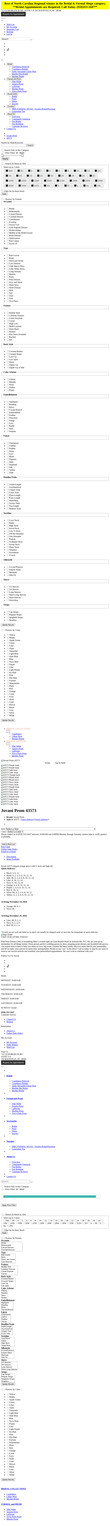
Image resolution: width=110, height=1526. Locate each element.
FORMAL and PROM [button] (11, 1504)
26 (62, 175)
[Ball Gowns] (8, 1255)
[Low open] (8, 1286)
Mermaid (13, 572)
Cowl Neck (14, 520)
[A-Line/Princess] (7, 1350)
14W (11, 180)
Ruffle (11, 426)
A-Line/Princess (16, 567)
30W (11, 185)
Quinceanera (14, 238)
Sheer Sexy (14, 285)
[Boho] (8, 1257)
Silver (11, 713)
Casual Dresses (15, 214)
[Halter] (7, 1341)
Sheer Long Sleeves (17, 595)
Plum (11, 686)
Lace (11, 423)
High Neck (14, 526)
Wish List (10, 24)
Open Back (14, 329)
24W (74, 180)
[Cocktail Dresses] (11, 1250)
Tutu (11, 298)
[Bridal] (11, 1243)
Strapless (13, 550)
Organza (12, 459)
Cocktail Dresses (16, 217)
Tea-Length (14, 506)
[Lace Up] (8, 1283)
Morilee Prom (17, 756)
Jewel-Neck (14, 528)
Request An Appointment (13, 14)
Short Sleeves (15, 597)
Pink (11, 675)
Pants (11, 277)
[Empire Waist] (7, 1353)
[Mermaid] (7, 1355)
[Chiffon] (6, 1317)
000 (11, 170)
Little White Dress (17, 269)
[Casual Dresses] (11, 1247)
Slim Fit (12, 575)
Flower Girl (14, 225)
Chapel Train (14, 490)
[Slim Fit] (7, 1357)
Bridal (11, 209)
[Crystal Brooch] (7, 1310)
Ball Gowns (14, 255)
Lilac (11, 667)
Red (11, 688)
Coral (11, 694)
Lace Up (12, 357)
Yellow (12, 635)
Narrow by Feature (14, 199)
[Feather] (6, 1319)
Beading (12, 404)
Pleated (12, 332)
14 (99, 170)
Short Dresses (15, 287)
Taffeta (12, 470)
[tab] (57, 734)
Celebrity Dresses (16, 315)
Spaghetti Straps (16, 617)
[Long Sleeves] (9, 1367)
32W (23, 185)
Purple (12, 664)
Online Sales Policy (9, 849)
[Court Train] (7, 1333)
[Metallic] (4, 1293)
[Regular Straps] (8, 1377)
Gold (11, 702)
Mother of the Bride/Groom (20, 233)
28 (73, 175)
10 (78, 170)
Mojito (12, 637)
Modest (12, 274)
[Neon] (4, 1295)
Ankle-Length (15, 484)
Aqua (11, 648)
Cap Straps (13, 612)
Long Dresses (15, 271)
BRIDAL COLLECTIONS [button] (13, 1489)
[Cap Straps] (8, 1374)
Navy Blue (14, 662)
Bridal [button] (9, 1076)
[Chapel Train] (7, 1331)
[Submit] (31, 39)
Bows (11, 407)
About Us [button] (10, 1156)
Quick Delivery (41, 819)
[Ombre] (4, 1298)
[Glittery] (4, 1291)
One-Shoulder (15, 536)
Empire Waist (15, 570)
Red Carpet (14, 241)
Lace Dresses (14, 263)
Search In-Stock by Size (16, 163)
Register (9, 32)
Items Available (12, 859)
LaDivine (16, 751)
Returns (9, 1022)
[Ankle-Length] (7, 1327)
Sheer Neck (14, 547)
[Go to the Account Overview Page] (2, 20)
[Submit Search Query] (31, 1182)
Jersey (11, 451)
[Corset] (9, 1274)
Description (11, 857)
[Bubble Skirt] (9, 1267)
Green (11, 643)
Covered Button (16, 351)
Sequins (12, 431)
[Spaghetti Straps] (8, 1379)
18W (36, 180)
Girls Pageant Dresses (18, 227)
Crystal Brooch (15, 410)
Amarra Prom (17, 748)
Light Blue (13, 654)
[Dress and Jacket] (8, 1259)
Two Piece (13, 301)
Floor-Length (14, 495)
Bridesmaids (14, 211)
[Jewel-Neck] (7, 1345)
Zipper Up (13, 365)
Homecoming (15, 230)
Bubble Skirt (14, 313)
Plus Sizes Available (17, 334)
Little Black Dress (16, 266)
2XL (99, 185)
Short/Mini (13, 500)
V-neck (12, 555)
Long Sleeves (15, 592)
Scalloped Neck (16, 542)
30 (83, 175)
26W (87, 180)
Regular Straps (15, 615)
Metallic (12, 382)
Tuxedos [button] (10, 1141)
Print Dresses (14, 279)
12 (88, 170)
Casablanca (16, 734)
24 (51, 175)
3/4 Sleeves (14, 589)
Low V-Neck (14, 531)
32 (93, 175)
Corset (12, 321)
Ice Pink (12, 672)
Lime (11, 646)
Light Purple (14, 670)
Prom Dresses (15, 235)
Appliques (13, 402)
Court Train (14, 492)
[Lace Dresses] (8, 1262)
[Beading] (7, 1305)
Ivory (11, 697)
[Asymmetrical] (7, 1329)
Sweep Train (14, 503)
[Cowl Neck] (7, 1339)
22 (41, 175)
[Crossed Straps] (8, 1281)
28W (100, 180)
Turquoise (13, 651)
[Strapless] (8, 1381)
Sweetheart (14, 552)
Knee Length (14, 498)
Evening (12, 222)
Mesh (11, 456)
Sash (11, 428)
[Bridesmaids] (11, 1245)
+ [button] (8, 731)
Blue (11, 659)
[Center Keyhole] (9, 1271)
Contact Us (11, 1019)
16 (10, 175)
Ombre (12, 387)
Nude (11, 699)
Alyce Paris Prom (19, 753)
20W (49, 180)
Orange (12, 691)
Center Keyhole (16, 318)
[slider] (98, 1196)
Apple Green (14, 640)
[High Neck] (7, 1343)
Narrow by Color (13, 630)
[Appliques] (7, 1303)
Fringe (12, 420)
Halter (11, 523)
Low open (13, 359)
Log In (9, 34)
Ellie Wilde (16, 746)
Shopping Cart (12, 29)
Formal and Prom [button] (14, 1098)
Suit (10, 293)
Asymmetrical (15, 487)
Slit (10, 340)
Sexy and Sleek (15, 282)
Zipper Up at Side (16, 367)
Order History (12, 1045)
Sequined (13, 464)
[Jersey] (6, 1321)
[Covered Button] (8, 1279)
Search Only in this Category (16, 150)
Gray (11, 710)
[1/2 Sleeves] (9, 1362)
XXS (36, 185)
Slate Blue (13, 656)
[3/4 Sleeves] (9, 1365)
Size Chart (5, 847)
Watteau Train (15, 508)
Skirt (11, 290)
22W (62, 180)
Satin (11, 462)
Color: (4, 832)
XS (48, 185)
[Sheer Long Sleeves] (9, 1369)
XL (87, 185)
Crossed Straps (15, 354)
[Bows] (7, 1307)
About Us (10, 1031)
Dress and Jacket (16, 261)
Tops (11, 296)
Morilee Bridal (18, 739)
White (11, 715)
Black (11, 707)
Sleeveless (13, 600)
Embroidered (14, 412)
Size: (3, 829)
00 (21, 170)
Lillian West (17, 736)
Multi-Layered (15, 326)
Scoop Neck (14, 544)
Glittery (12, 379)
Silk (10, 467)
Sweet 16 (13, 243)
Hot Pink (13, 678)
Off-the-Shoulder (16, 534)
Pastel (11, 390)
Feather (12, 415)
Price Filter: (10, 153)
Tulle (11, 472)
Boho (11, 258)
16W (23, 180)
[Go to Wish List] (5, 18)
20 (31, 175)
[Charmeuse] (6, 1315)
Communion (14, 219)
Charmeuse (14, 443)
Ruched (12, 337)
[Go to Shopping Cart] (2, 18)
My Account (11, 27)
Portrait (12, 539)
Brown (12, 705)
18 (20, 175)
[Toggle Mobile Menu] (2, 1066)
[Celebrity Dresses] (9, 1269)
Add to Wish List (8, 844)
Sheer (11, 362)
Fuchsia (12, 680)
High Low (13, 323)
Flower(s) (13, 418)
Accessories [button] (11, 1121)
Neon (11, 385)
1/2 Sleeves (14, 587)
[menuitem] (57, 24)
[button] (9, 64)
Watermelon (14, 683)
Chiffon (12, 446)
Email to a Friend (8, 851)
